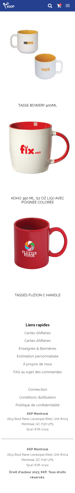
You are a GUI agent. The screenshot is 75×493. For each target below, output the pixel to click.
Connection (37, 389)
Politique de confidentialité (38, 405)
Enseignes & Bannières (37, 348)
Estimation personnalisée (37, 356)
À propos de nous (37, 364)
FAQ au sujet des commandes (37, 372)
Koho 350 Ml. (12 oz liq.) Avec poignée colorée (38, 200)
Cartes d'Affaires (37, 333)
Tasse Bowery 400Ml (37, 105)
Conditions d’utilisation (37, 397)
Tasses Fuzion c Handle (38, 295)
